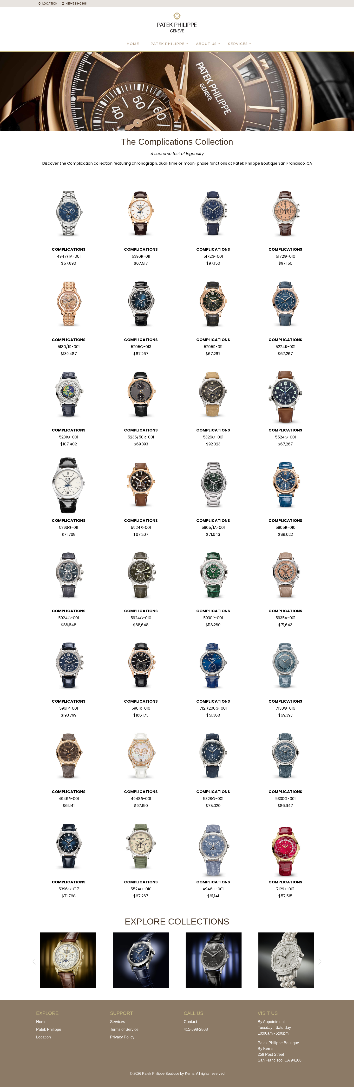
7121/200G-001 (213, 708)
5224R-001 (285, 347)
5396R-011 (141, 256)
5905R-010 (285, 527)
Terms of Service (124, 1029)
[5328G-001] (213, 756)
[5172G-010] (285, 214)
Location (43, 1037)
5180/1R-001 (69, 347)
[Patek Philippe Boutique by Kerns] (177, 21)
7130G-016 (285, 708)
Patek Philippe (168, 44)
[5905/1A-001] (213, 485)
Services (238, 44)
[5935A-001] (285, 575)
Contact (190, 1022)
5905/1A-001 (213, 527)
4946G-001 (213, 889)
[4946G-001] (213, 846)
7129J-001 (285, 889)
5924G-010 (141, 618)
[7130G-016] (285, 665)
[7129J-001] (285, 846)
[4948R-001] (140, 756)
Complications (68, 249)
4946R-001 (69, 798)
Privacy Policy (122, 1037)
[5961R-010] (140, 665)
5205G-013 (141, 347)
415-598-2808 (196, 1029)
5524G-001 (285, 437)
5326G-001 (213, 437)
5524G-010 (141, 889)
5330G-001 (285, 798)
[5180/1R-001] (68, 304)
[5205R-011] (213, 304)
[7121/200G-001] (213, 665)
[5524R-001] (140, 485)
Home (133, 44)
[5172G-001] (213, 214)
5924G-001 (68, 618)
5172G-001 (213, 256)
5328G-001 (213, 798)
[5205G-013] (140, 304)
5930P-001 (213, 618)
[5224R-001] (285, 304)
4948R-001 (141, 798)
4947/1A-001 (69, 256)
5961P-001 (68, 708)
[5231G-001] (68, 394)
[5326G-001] (213, 394)
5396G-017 (69, 889)
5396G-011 (68, 527)
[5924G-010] (140, 575)
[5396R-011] (140, 214)
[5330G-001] (285, 756)
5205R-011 (213, 347)
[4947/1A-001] (68, 214)
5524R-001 (141, 527)
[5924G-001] (68, 575)
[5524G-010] (140, 846)
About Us (206, 44)
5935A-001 (285, 618)
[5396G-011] (68, 485)
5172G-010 (285, 256)
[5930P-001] (213, 575)
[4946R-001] (68, 756)
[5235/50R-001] (140, 394)
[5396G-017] (68, 846)
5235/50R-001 (141, 437)
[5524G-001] (285, 394)
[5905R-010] (285, 485)
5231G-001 (68, 437)
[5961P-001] (68, 665)
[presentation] (34, 961)
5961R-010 (140, 708)
